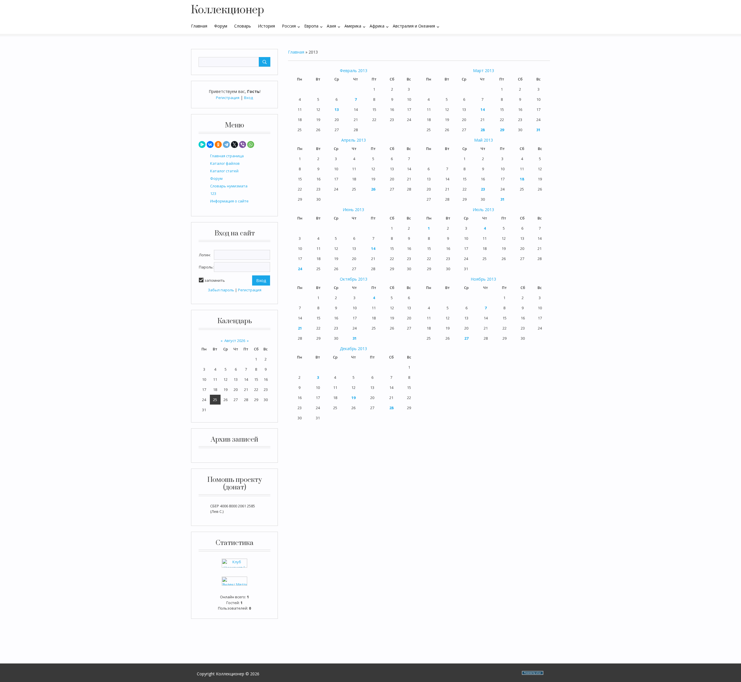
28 (482, 129)
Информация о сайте (229, 201)
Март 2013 (483, 70)
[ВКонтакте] (210, 144)
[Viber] (242, 144)
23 (483, 189)
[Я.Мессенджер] (202, 144)
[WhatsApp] (250, 144)
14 (482, 109)
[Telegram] (226, 144)
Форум (216, 178)
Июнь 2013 (353, 209)
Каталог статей (224, 170)
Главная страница (227, 155)
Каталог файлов (225, 163)
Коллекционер (227, 10)
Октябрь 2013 (353, 279)
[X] (234, 144)
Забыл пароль (221, 289)
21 (300, 328)
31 (538, 129)
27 (466, 338)
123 (213, 193)
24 (300, 268)
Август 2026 (234, 340)
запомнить (214, 280)
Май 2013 (483, 140)
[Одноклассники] (218, 144)
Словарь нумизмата (228, 186)
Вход (248, 97)
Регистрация (227, 97)
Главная (296, 52)
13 (337, 109)
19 (353, 397)
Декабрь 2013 (353, 348)
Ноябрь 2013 (483, 279)
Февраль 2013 (353, 70)
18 (522, 179)
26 (373, 189)
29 (502, 129)
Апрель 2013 (353, 140)
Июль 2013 (483, 209)
